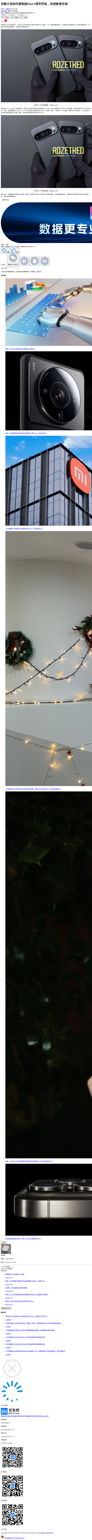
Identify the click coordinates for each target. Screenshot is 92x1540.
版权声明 (10, 1416)
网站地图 (28, 1416)
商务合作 (41, 1416)
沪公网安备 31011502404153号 (14, 1538)
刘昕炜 (8, 9)
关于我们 (35, 1416)
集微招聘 (16, 1416)
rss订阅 (46, 1416)
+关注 (4, 1242)
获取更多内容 (6, 1308)
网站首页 (4, 1416)
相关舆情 (4, 11)
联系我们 (22, 1416)
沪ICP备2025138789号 (45, 1533)
